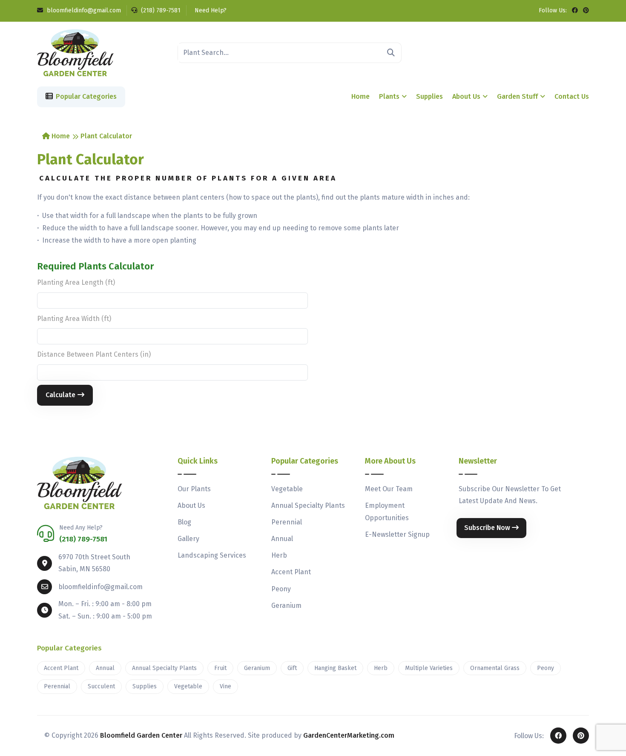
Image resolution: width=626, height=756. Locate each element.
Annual (282, 539)
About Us (466, 96)
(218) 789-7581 (160, 10)
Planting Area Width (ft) (74, 319)
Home (360, 96)
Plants (389, 96)
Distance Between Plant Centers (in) (94, 354)
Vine (225, 686)
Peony (281, 589)
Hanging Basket (335, 668)
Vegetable (287, 489)
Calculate (60, 395)
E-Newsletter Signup (397, 534)
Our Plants (194, 489)
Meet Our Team (389, 489)
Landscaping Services (212, 555)
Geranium (286, 605)
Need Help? (210, 10)
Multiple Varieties (429, 668)
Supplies (429, 96)
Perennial (286, 522)
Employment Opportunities (387, 511)
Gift (292, 668)
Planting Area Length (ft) (76, 282)
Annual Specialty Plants (308, 505)
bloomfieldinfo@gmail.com (83, 10)
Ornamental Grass (495, 668)
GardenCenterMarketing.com (348, 735)
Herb (279, 555)
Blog (184, 522)
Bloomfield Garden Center (141, 735)
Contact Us (571, 96)
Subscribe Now (488, 528)
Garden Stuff (517, 96)
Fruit (220, 668)
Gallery (188, 539)
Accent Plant (291, 572)
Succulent (101, 686)
